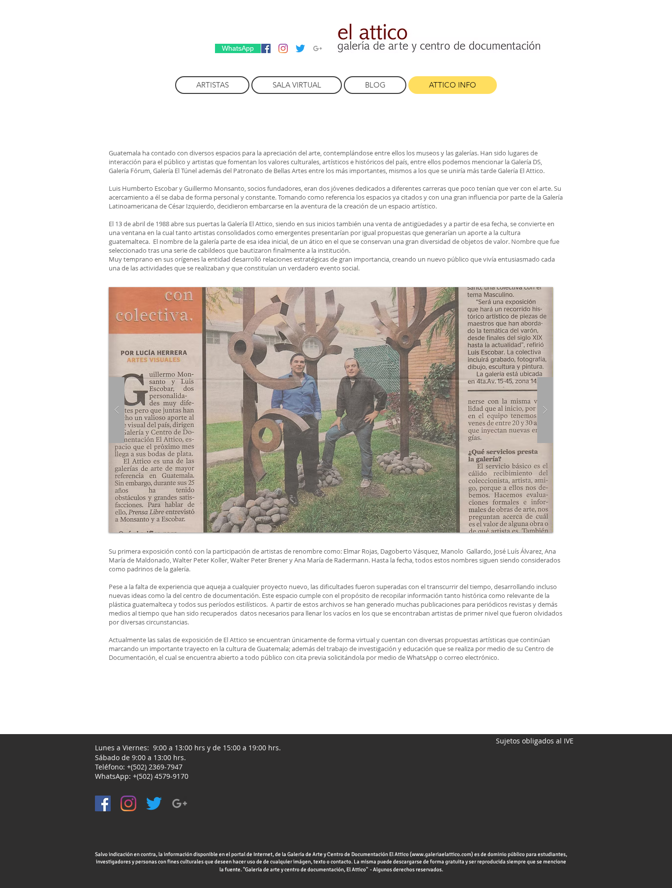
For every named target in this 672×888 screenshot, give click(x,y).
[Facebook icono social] (266, 48)
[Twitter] (300, 48)
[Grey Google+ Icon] (317, 48)
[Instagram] (283, 48)
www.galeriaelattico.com (441, 854)
